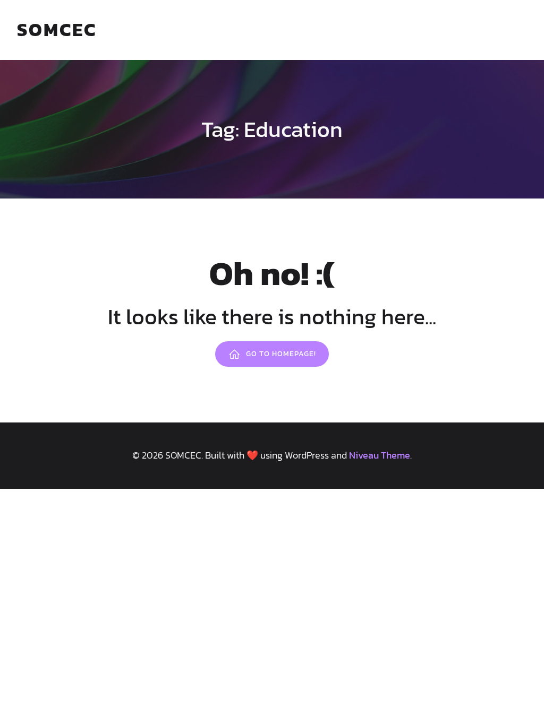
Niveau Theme (379, 455)
